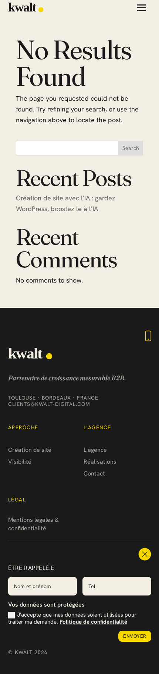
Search (130, 148)
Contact (94, 473)
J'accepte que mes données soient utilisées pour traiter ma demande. (72, 618)
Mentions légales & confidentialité (33, 524)
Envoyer (134, 636)
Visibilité (19, 462)
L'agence (95, 450)
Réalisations (100, 462)
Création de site (29, 450)
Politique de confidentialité (93, 621)
